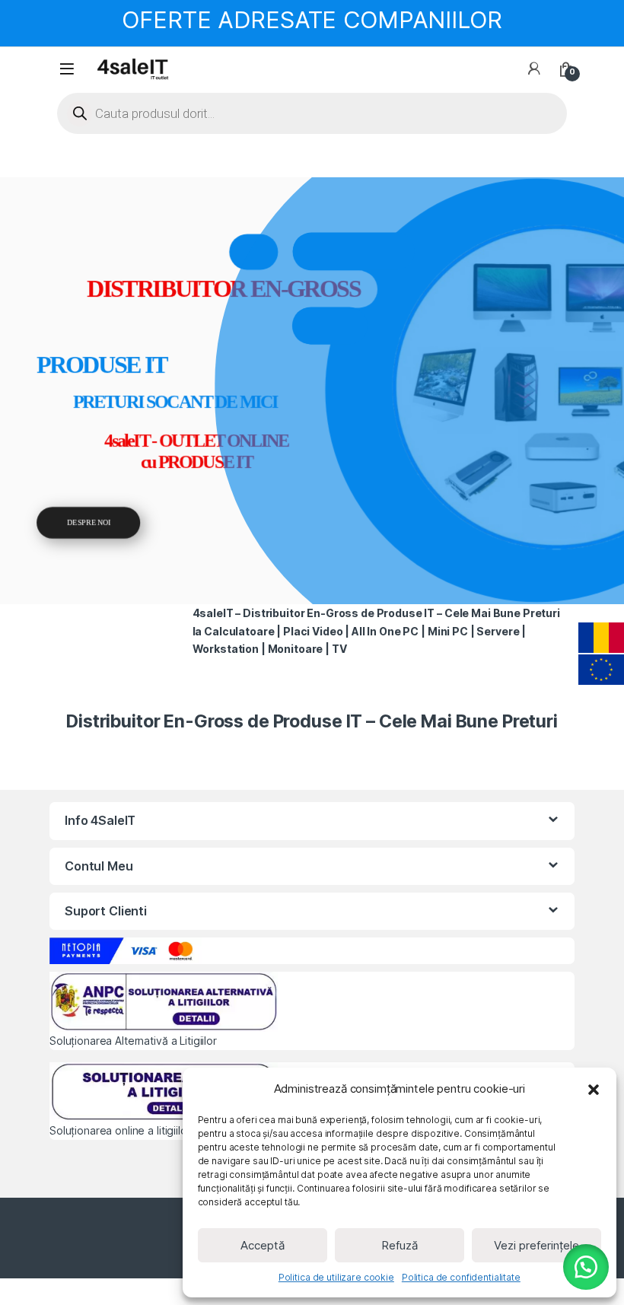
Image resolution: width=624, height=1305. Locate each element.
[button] (593, 1089)
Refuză (399, 1245)
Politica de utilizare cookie (336, 1277)
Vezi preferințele (536, 1245)
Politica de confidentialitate (461, 1277)
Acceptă (262, 1245)
